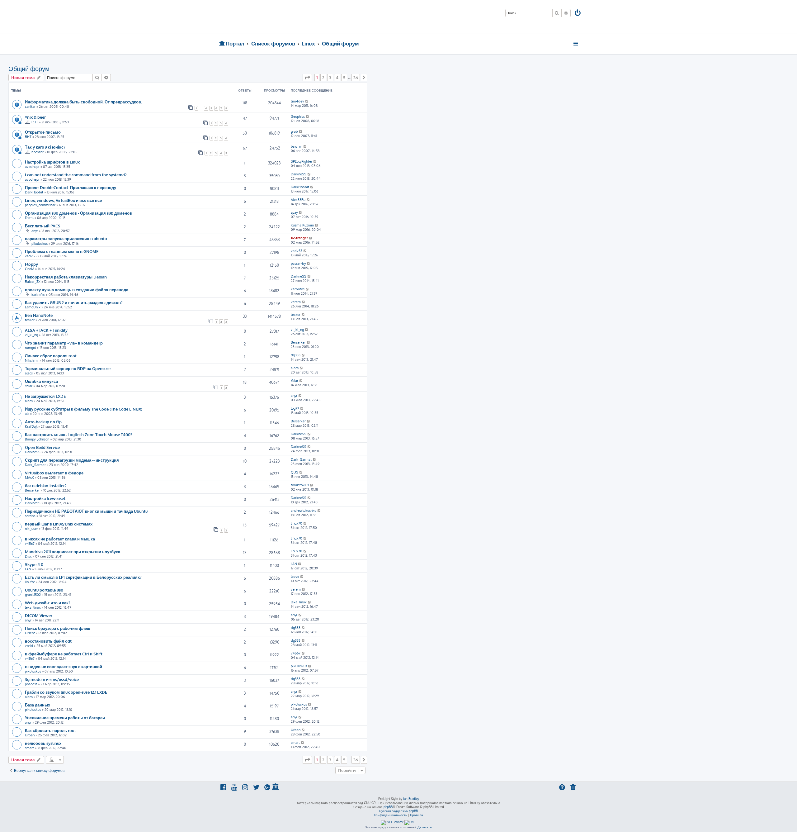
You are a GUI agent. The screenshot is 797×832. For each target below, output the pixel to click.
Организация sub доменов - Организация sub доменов (78, 213)
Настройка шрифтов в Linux (52, 161)
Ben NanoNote (39, 315)
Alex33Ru (298, 199)
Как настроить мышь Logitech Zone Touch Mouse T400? (78, 434)
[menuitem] (578, 13)
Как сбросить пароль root (50, 730)
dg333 (295, 355)
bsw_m (296, 146)
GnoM (29, 269)
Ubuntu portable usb (44, 589)
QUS (294, 472)
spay (294, 212)
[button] (307, 77)
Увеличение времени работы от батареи (65, 717)
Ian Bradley (411, 799)
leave (295, 576)
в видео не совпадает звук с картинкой (63, 666)
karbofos (38, 294)
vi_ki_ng (31, 335)
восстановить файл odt (48, 641)
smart (29, 748)
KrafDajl (31, 426)
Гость (29, 218)
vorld (29, 646)
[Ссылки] (576, 43)
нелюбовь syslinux (43, 743)
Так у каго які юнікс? (45, 147)
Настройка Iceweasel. (45, 498)
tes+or (30, 320)
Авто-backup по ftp (43, 421)
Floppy (31, 264)
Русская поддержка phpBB (398, 811)
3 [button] (330, 77)
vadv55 (30, 256)
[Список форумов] (264, 17)
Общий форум (29, 68)
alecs (29, 373)
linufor (30, 582)
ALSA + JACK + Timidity (46, 330)
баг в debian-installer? (46, 485)
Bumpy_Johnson (37, 439)
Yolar (28, 386)
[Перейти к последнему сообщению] (307, 101)
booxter (37, 152)
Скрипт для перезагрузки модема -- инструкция (72, 460)
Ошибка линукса (41, 381)
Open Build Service (42, 447)
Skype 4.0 (34, 564)
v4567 (30, 543)
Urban (30, 735)
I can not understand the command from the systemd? (76, 174)
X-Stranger (299, 238)
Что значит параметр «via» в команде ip (64, 342)
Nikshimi (32, 360)
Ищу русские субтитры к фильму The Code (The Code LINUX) (83, 408)
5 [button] (344, 77)
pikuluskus (39, 243)
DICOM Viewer (38, 615)
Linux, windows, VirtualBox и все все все (63, 200)
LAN (28, 569)
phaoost (31, 684)
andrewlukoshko (303, 510)
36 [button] (355, 77)
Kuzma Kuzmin (302, 225)
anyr (34, 231)
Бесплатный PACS (42, 225)
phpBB (388, 807)
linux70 (296, 523)
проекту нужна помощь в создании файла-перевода (76, 289)
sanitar (30, 106)
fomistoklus (300, 485)
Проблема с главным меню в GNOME (61, 251)
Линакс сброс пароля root (51, 355)
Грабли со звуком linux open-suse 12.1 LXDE (66, 692)
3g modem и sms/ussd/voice (52, 679)
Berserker (298, 342)
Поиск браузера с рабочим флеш (57, 628)
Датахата (424, 827)
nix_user (31, 528)
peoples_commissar (40, 205)
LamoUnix (32, 307)
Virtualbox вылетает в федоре (54, 472)
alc (27, 413)
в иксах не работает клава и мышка (60, 538)
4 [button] (337, 77)
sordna (30, 516)
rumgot (30, 347)
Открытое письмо (43, 132)
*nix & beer (35, 117)
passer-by (298, 263)
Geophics (298, 116)
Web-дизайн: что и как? (47, 602)
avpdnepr (32, 166)
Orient (30, 633)
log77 (295, 408)
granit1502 (33, 594)
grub (294, 131)
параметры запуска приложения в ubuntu (66, 238)
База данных (37, 704)
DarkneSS (298, 174)
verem (296, 302)
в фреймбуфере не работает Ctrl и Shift (63, 653)
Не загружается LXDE (45, 396)
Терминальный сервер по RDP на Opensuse (68, 368)
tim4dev (297, 101)
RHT (34, 122)
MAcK (29, 477)
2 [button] (323, 77)
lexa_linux (33, 607)
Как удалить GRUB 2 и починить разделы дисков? (74, 302)
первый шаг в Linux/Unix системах (58, 523)
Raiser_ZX (32, 281)
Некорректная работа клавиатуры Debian (66, 276)
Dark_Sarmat (35, 465)
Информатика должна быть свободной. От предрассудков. (83, 101)
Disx (28, 556)
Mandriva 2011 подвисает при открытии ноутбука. (73, 551)
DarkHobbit (34, 192)
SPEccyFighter (301, 161)
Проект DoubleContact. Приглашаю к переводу (70, 187)
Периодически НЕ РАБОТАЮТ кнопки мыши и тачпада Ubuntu (86, 511)
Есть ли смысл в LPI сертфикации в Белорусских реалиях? (83, 577)
